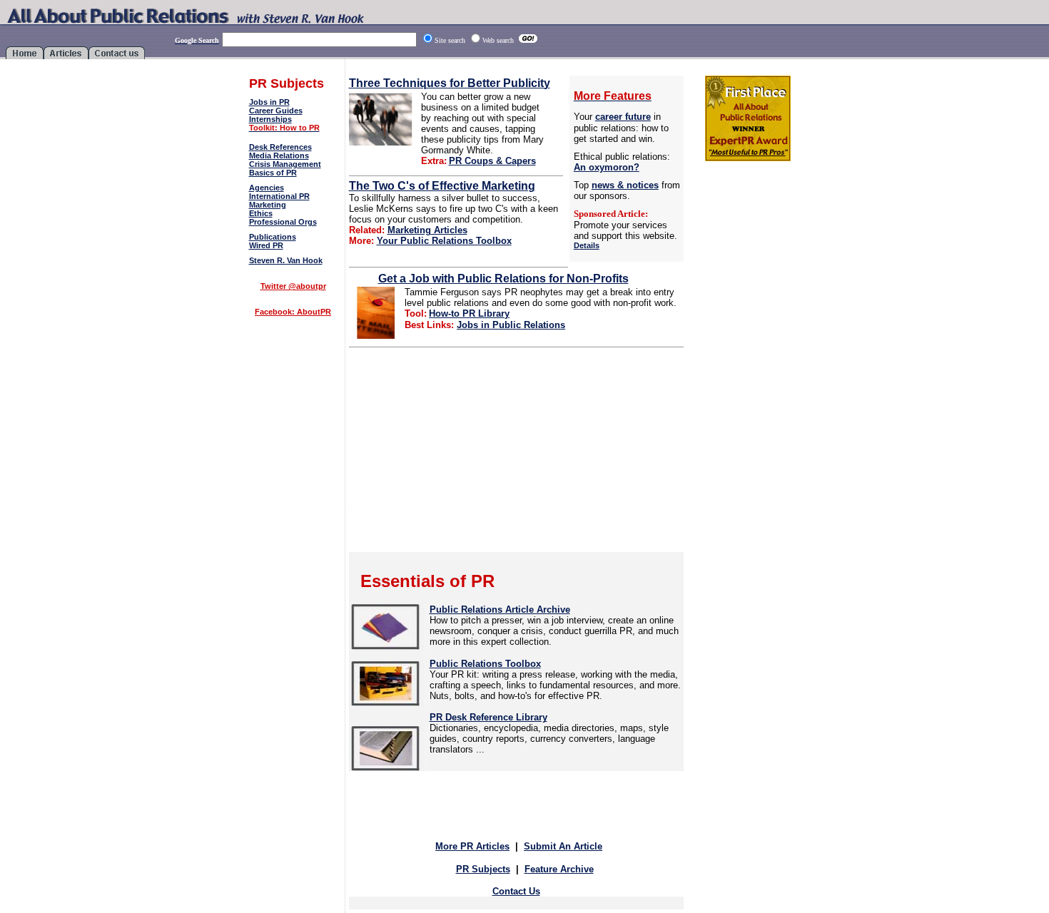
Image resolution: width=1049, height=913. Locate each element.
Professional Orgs (283, 222)
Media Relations (279, 155)
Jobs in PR (269, 102)
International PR (279, 196)
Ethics (261, 213)
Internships (270, 119)
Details (586, 245)
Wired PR (266, 245)
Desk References (280, 147)
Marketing (267, 204)
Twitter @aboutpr (293, 286)
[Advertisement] (293, 362)
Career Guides (276, 110)
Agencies (266, 187)
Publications (272, 237)
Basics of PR (273, 172)
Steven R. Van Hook (286, 260)
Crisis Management (285, 164)
